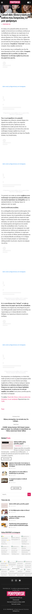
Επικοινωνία (16, 599)
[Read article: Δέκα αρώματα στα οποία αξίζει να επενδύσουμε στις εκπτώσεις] (4, 473)
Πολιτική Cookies (16, 604)
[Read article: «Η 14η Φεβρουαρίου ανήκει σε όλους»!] (4, 512)
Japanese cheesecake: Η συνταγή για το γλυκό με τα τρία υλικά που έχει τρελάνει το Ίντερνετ (19, 464)
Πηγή (2, 409)
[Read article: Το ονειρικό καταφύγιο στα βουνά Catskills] (4, 480)
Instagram (16, 568)
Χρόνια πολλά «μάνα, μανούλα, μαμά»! (19, 504)
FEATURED (5, 442)
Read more (7, 458)
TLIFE (3, 401)
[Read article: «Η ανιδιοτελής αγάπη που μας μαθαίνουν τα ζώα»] (4, 518)
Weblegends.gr (16, 611)
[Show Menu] (2, 2)
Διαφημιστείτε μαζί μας (16, 597)
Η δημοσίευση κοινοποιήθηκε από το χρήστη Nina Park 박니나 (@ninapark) (16, 113)
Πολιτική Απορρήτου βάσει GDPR (16, 601)
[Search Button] (29, 494)
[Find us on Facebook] (12, 580)
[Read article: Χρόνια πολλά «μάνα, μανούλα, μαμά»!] (7, 445)
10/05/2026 (26, 445)
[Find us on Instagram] (16, 580)
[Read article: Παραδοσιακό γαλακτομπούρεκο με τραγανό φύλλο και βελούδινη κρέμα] (4, 525)
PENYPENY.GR (6, 24)
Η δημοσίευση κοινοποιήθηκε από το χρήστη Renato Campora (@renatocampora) (16, 299)
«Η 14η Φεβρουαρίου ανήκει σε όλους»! (19, 510)
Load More (16, 488)
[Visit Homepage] (15, 2)
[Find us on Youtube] (19, 580)
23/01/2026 (13, 468)
